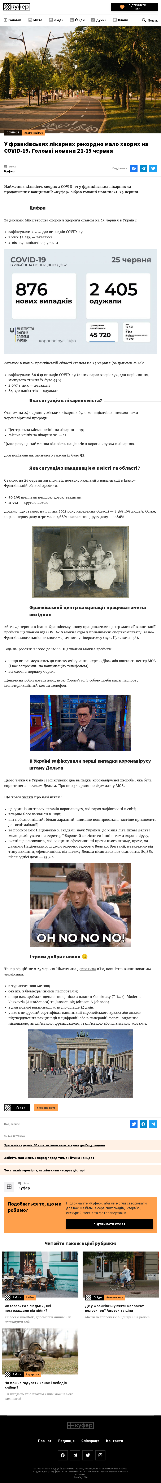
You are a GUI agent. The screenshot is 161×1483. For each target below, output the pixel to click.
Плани (123, 20)
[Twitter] (87, 1455)
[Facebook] (63, 1455)
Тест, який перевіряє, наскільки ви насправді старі (44, 1170)
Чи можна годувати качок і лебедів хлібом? (36, 1385)
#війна (30, 1297)
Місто (37, 20)
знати (27, 797)
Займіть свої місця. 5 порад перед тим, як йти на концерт (49, 1158)
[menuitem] (12, 19)
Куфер (24, 1187)
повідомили (101, 786)
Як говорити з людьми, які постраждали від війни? (28, 1308)
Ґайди (79, 20)
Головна (15, 20)
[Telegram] (75, 1455)
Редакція (66, 1440)
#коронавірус (33, 132)
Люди (58, 20)
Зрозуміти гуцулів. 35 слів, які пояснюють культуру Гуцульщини (54, 1145)
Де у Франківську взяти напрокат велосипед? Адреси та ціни (114, 1308)
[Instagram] (100, 1455)
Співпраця (90, 1440)
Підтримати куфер (109, 1224)
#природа (32, 1374)
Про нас (45, 1440)
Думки (101, 20)
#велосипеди (114, 1297)
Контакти (114, 1440)
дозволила (86, 969)
